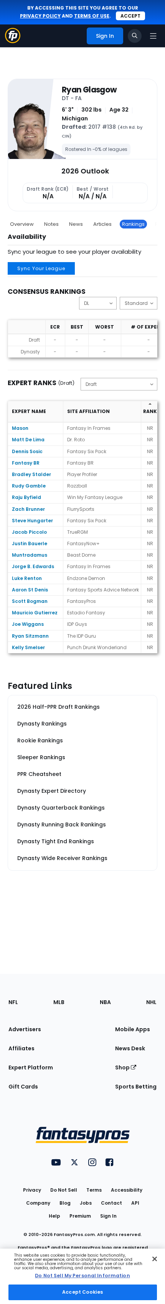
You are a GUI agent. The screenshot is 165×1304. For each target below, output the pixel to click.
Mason (20, 428)
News (76, 224)
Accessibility (126, 1190)
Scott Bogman (30, 601)
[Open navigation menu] (153, 36)
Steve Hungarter (32, 520)
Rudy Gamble (29, 486)
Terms (94, 1190)
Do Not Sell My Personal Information (82, 1275)
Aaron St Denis (30, 589)
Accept (130, 16)
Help (54, 1216)
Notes (51, 224)
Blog (65, 1203)
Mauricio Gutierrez (35, 612)
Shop (123, 1067)
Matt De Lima (28, 439)
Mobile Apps (132, 1029)
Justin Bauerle (29, 543)
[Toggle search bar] (135, 36)
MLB (58, 1002)
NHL (151, 1002)
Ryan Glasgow (89, 89)
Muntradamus (29, 555)
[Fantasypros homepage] (12, 41)
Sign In (108, 1216)
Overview (22, 224)
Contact (111, 1203)
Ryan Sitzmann (30, 636)
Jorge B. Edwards (33, 566)
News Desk (130, 1048)
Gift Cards (23, 1086)
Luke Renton (27, 578)
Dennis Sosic (27, 451)
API (135, 1203)
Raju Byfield (26, 497)
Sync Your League (41, 268)
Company (38, 1203)
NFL (13, 1002)
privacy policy (40, 16)
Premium (80, 1216)
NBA (105, 1002)
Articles (102, 224)
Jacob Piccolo (29, 532)
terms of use (91, 16)
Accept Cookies (82, 1292)
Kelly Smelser (28, 647)
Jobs (86, 1203)
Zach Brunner (28, 509)
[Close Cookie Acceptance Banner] (154, 1258)
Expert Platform (30, 1067)
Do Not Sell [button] (63, 1190)
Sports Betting (136, 1086)
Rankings (133, 224)
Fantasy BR (26, 463)
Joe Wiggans (28, 624)
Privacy (32, 1190)
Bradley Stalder (31, 474)
